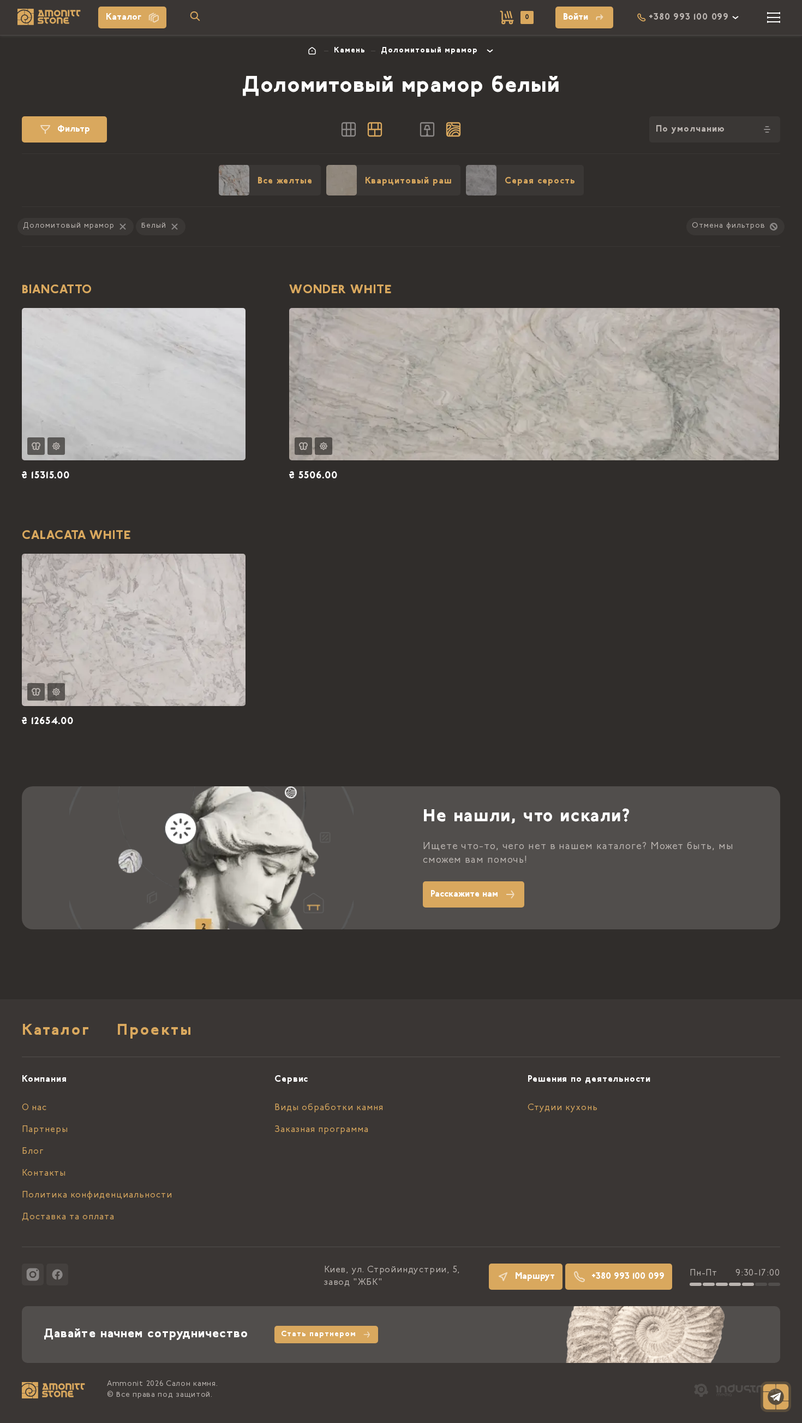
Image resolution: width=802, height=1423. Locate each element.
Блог (33, 1151)
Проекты (155, 1031)
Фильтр (73, 129)
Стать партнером (318, 1334)
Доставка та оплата (68, 1217)
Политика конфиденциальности (97, 1195)
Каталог (123, 17)
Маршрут (535, 1276)
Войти (575, 17)
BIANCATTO (57, 290)
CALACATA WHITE (76, 536)
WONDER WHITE (340, 290)
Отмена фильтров (728, 226)
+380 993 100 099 (628, 1276)
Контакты (44, 1173)
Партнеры (45, 1129)
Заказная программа (321, 1129)
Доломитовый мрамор (429, 51)
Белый (153, 226)
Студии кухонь (563, 1108)
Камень (350, 51)
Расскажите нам (464, 894)
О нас (34, 1108)
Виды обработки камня (329, 1108)
